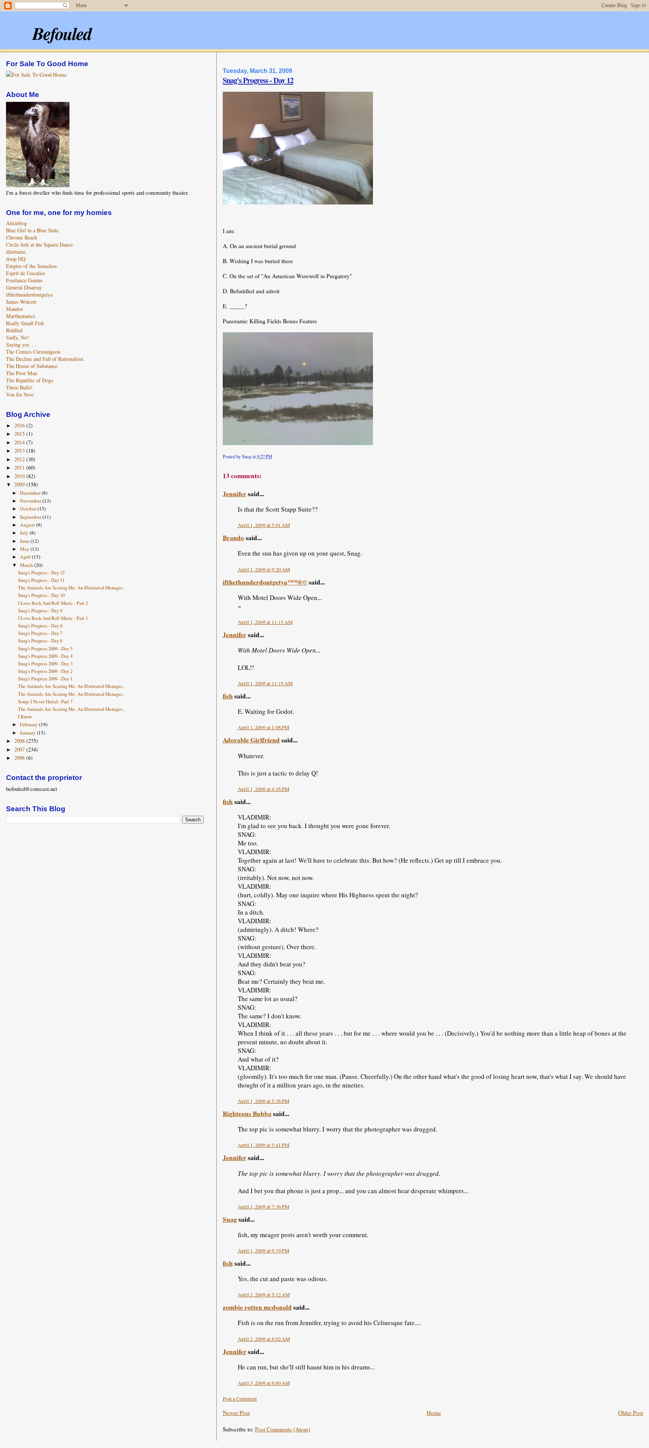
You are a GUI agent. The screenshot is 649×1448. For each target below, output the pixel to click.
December (31, 492)
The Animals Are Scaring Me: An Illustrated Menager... (71, 588)
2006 (20, 757)
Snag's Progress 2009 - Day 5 (45, 648)
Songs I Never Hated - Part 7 (45, 701)
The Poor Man (21, 373)
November (31, 500)
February (29, 724)
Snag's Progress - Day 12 (258, 80)
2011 (20, 467)
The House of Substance (31, 366)
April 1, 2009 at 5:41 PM (263, 1145)
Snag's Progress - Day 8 (40, 626)
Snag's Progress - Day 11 (41, 580)
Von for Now (20, 394)
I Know (25, 716)
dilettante (16, 251)
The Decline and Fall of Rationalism (44, 358)
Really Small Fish (25, 323)
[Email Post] (274, 456)
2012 (20, 459)
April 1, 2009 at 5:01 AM (264, 525)
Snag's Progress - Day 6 (40, 641)
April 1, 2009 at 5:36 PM (263, 1101)
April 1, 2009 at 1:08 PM (263, 727)
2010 (20, 476)
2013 (20, 450)
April (26, 556)
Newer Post (236, 1412)
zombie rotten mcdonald (257, 1307)
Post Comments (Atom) (282, 1429)
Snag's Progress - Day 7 (40, 633)
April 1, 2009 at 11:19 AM (265, 683)
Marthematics (20, 316)
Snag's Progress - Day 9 (40, 610)
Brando (233, 537)
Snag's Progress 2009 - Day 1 (45, 679)
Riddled (14, 330)
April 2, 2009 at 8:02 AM (264, 1339)
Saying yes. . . (21, 344)
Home (434, 1412)
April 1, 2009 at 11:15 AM (265, 622)
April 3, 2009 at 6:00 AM (264, 1383)
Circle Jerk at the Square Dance (39, 244)
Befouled (61, 33)
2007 (20, 749)
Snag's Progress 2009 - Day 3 (45, 663)
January (28, 732)
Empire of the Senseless (31, 266)
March (27, 565)
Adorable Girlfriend (251, 740)
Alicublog (16, 223)
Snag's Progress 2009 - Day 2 (45, 671)
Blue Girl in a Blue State (32, 230)
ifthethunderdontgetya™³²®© (265, 582)
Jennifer (234, 493)
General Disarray (24, 287)
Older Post (630, 1412)
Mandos (14, 308)
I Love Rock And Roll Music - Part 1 (53, 618)
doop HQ (16, 258)
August (28, 524)
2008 (20, 740)
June (25, 541)
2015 (20, 433)
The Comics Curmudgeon (33, 351)
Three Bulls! (19, 387)
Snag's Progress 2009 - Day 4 (45, 656)
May (25, 548)
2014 (20, 442)
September (31, 516)
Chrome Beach (21, 237)
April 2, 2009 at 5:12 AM (264, 1294)
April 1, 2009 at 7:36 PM (263, 1206)
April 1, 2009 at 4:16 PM (263, 789)
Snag (230, 1219)
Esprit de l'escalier (25, 273)
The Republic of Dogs (29, 380)
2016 (20, 425)
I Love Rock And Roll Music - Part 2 (53, 603)
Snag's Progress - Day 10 (41, 595)
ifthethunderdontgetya (29, 294)
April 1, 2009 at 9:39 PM (263, 1250)
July (25, 532)
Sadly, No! (17, 337)
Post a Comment (240, 1398)
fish (228, 696)
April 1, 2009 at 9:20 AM (264, 569)
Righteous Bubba (247, 1113)
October (29, 508)
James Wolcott (21, 301)
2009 (20, 484)
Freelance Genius (24, 280)
